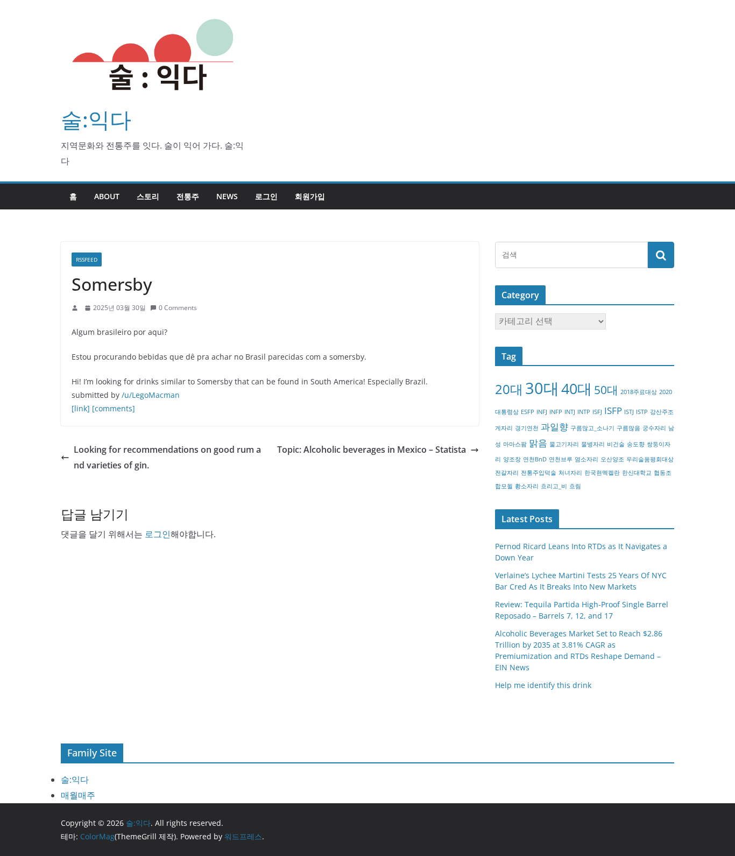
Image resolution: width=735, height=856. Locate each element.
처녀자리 (570, 472)
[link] (81, 408)
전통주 (187, 196)
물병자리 (593, 444)
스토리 (148, 196)
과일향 (554, 426)
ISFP (613, 410)
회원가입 (310, 196)
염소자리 (586, 459)
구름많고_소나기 (592, 428)
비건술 (616, 444)
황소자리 (527, 486)
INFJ (541, 412)
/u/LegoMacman (151, 395)
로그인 (266, 196)
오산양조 (612, 459)
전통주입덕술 (538, 472)
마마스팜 (515, 444)
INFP (555, 412)
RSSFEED (86, 259)
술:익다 (96, 119)
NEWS (227, 196)
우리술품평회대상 (650, 459)
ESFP (527, 412)
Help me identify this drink (543, 685)
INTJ (569, 412)
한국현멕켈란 (602, 472)
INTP (583, 412)
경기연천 (527, 428)
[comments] (113, 408)
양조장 (512, 459)
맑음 (538, 443)
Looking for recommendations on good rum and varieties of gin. (167, 457)
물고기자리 (564, 444)
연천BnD (535, 459)
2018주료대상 (638, 392)
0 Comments (178, 307)
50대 (606, 389)
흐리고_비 (554, 486)
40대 (576, 388)
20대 (509, 389)
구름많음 (628, 428)
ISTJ (629, 412)
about (106, 196)
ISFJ (597, 412)
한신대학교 (637, 472)
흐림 (575, 486)
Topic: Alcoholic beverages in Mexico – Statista (371, 449)
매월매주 (78, 795)
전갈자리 (507, 472)
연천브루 (561, 459)
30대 (542, 388)
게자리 (504, 428)
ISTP (642, 412)
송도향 (636, 444)
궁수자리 (654, 428)
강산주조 (662, 412)
